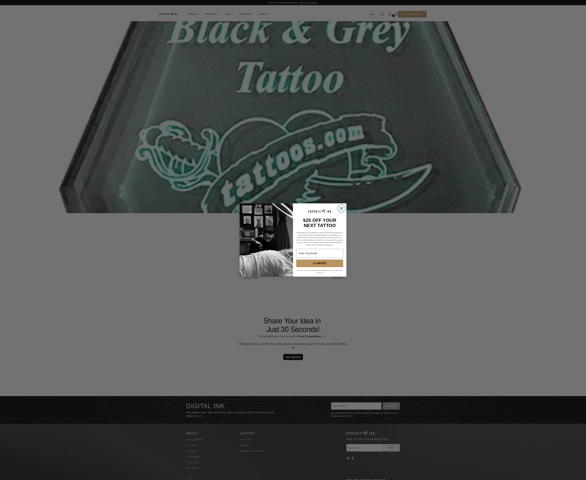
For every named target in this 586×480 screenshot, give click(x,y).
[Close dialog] (341, 208)
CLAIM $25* (319, 263)
